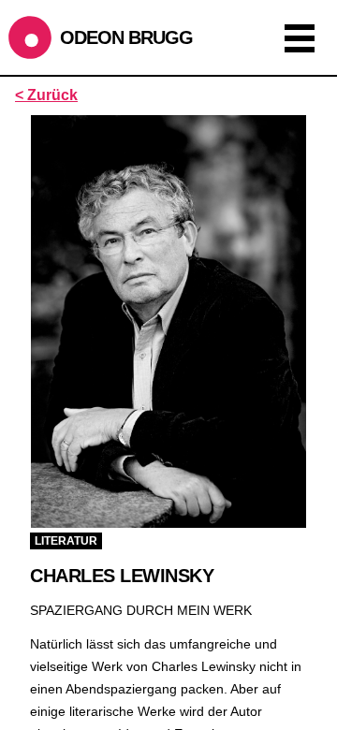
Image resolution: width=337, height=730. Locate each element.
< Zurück (46, 95)
